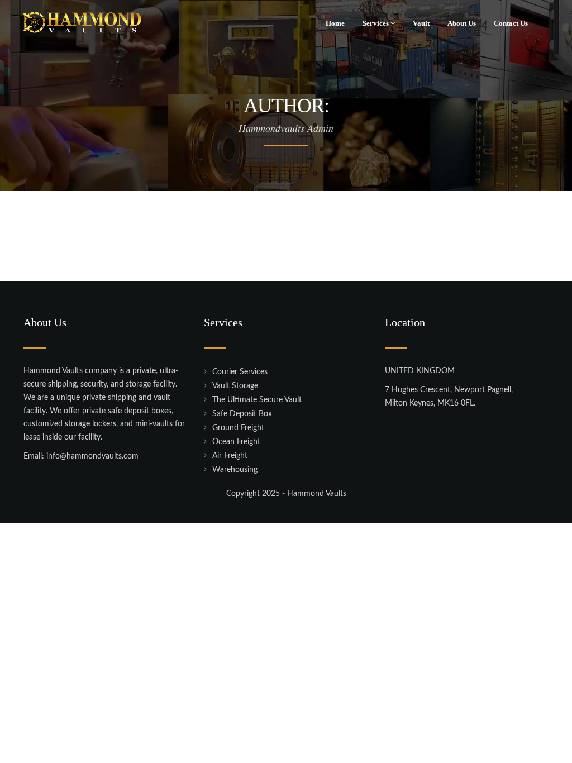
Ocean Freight (236, 442)
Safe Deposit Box (242, 414)
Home (335, 23)
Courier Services (240, 372)
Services (376, 23)
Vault (421, 23)
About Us (461, 23)
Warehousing (235, 470)
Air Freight (229, 456)
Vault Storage (235, 386)
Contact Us (511, 23)
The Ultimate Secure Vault (257, 400)
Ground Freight (238, 428)
